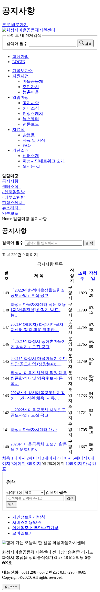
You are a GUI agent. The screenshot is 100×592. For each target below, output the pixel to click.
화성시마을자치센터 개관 (34, 429)
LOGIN (18, 61)
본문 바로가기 (15, 24)
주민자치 (31, 86)
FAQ (27, 145)
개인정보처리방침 (28, 517)
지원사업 (20, 76)
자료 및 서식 (34, 140)
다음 (87, 463)
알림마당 (20, 97)
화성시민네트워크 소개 (44, 161)
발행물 (29, 135)
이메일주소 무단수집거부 (35, 528)
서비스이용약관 (26, 522)
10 (74, 463)
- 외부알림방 (13, 197)
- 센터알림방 (13, 192)
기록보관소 (22, 70)
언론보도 (31, 124)
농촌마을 (31, 92)
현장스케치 (33, 113)
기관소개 (20, 150)
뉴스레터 (31, 119)
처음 (6, 458)
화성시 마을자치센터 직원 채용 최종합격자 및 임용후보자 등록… (39, 378)
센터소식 (31, 108)
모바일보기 (22, 533)
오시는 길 (31, 166)
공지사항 (31, 103)
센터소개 (31, 155)
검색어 (17, 43)
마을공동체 (33, 81)
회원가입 (20, 56)
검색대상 (14, 492)
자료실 (18, 129)
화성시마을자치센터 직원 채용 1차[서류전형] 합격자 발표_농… (38, 309)
